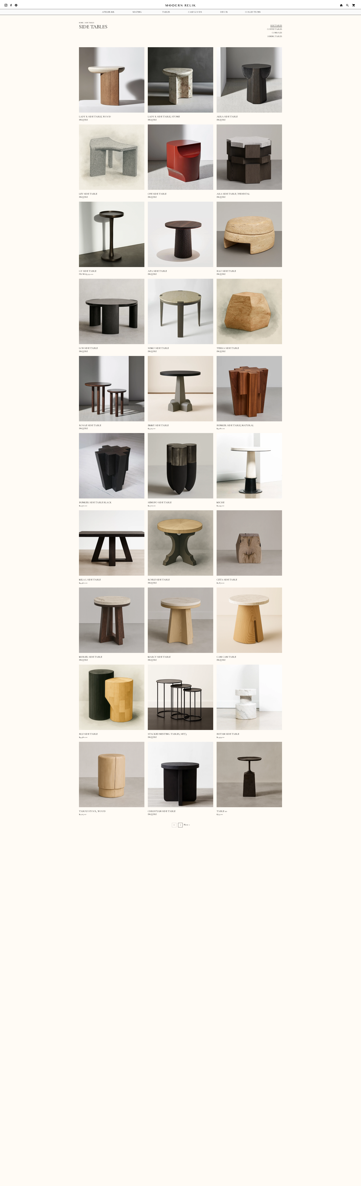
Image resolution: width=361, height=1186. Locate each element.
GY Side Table (87, 271)
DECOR (224, 12)
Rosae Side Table (90, 425)
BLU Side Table (88, 733)
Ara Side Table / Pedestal (233, 193)
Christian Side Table (161, 811)
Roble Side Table (159, 579)
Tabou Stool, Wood (92, 811)
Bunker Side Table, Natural (235, 425)
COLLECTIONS (253, 12)
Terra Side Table (228, 348)
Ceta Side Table (227, 579)
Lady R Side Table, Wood (95, 116)
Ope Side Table (157, 193)
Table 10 (222, 811)
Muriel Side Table (90, 656)
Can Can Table (226, 656)
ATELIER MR (108, 12)
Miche (220, 502)
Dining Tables (275, 36)
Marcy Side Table (159, 656)
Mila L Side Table (90, 579)
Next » (187, 824)
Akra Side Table (227, 116)
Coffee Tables (274, 29)
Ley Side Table (88, 193)
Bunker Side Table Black (95, 502)
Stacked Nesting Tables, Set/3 (167, 733)
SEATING (137, 12)
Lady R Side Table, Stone (164, 116)
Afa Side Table (157, 271)
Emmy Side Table (158, 425)
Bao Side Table (226, 271)
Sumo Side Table (158, 348)
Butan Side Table (228, 733)
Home (81, 23)
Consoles (277, 33)
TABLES (166, 12)
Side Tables (276, 25)
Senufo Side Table (159, 502)
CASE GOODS (195, 12)
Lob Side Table (88, 348)
